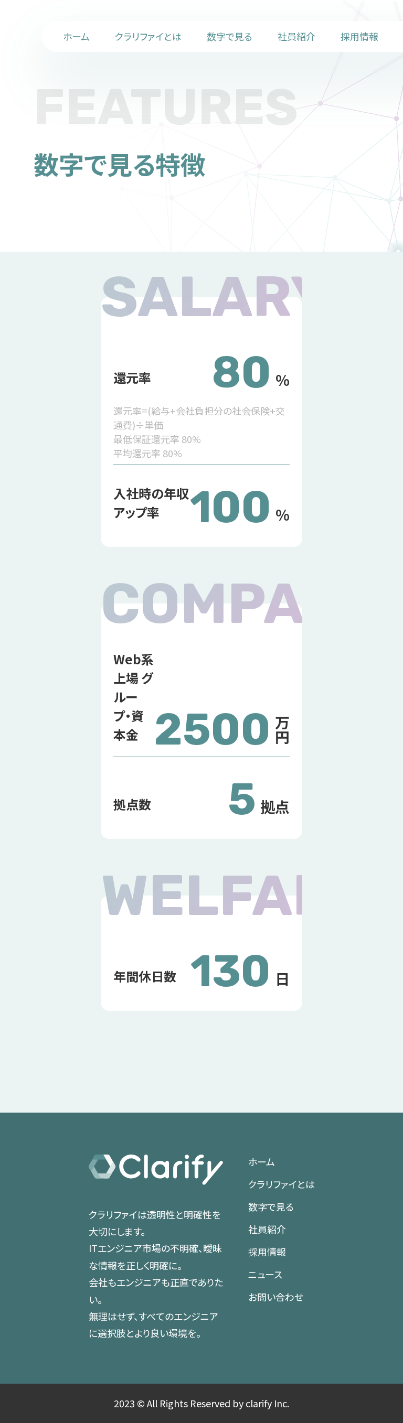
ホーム (76, 36)
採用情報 (359, 36)
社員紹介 (296, 36)
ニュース (265, 1274)
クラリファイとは (148, 36)
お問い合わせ (275, 1296)
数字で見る (229, 36)
